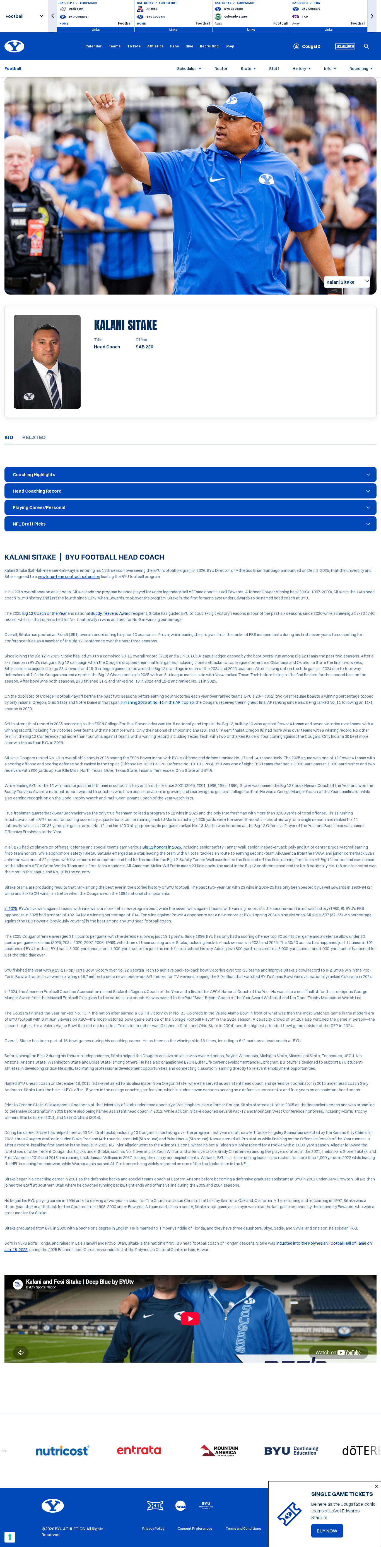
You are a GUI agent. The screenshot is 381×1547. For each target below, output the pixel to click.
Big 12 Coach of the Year (44, 613)
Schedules (187, 68)
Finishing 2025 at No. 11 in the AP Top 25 (157, 702)
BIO (8, 437)
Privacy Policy (153, 1528)
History (299, 68)
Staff (274, 68)
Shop (229, 46)
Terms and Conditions (243, 1528)
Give (189, 46)
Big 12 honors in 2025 (162, 847)
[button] (52, 16)
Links (96, 29)
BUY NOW (330, 1532)
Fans (174, 46)
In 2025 (10, 908)
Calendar (93, 46)
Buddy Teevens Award (111, 613)
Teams (114, 46)
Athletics (155, 46)
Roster (220, 68)
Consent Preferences (195, 1528)
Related (34, 437)
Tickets (134, 46)
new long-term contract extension (69, 576)
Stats (246, 68)
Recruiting (209, 46)
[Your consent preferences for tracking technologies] (9, 1537)
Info (328, 68)
